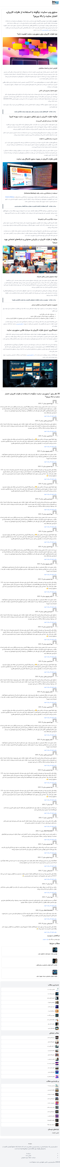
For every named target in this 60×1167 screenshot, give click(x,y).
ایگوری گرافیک (55, 1133)
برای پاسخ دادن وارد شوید (50, 416)
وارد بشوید (45, 939)
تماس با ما (28, 1156)
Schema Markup (9, 197)
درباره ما (28, 1154)
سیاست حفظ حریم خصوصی (28, 1158)
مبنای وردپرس (45, 30)
